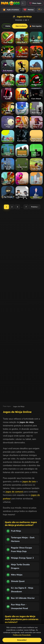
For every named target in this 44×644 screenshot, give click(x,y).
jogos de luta (29, 481)
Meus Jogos (36, 3)
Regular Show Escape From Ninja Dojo (21, 549)
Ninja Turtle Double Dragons (20, 566)
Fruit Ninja (16, 531)
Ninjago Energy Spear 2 (22, 557)
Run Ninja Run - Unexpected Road (19, 606)
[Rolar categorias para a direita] (41, 9)
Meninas (28, 9)
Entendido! (22, 640)
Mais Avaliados (20, 26)
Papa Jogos (7, 406)
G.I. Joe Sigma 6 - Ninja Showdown (22, 590)
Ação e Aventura (11, 9)
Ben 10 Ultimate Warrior (23, 598)
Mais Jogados (35, 26)
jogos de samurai (14, 491)
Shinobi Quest (17, 581)
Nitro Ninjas (16, 574)
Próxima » (34, 207)
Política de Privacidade (22, 635)
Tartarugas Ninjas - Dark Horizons (22, 539)
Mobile (6, 26)
